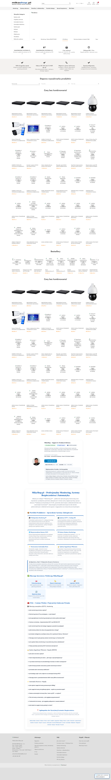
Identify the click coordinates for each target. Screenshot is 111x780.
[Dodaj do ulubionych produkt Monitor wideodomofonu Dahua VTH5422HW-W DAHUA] (38, 121)
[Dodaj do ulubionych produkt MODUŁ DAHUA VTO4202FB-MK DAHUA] (68, 198)
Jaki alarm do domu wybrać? (36, 653)
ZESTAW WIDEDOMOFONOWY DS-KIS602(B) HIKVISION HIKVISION (61, 270)
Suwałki (52, 720)
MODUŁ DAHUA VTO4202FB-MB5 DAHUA (77, 217)
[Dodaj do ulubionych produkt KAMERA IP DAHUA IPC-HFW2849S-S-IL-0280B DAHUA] (53, 121)
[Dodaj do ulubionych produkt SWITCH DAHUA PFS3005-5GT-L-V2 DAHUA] (83, 121)
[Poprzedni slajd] (33, 24)
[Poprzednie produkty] (14, 259)
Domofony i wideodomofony (63, 750)
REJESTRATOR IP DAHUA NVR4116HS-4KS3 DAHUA (46, 114)
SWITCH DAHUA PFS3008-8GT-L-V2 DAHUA (62, 140)
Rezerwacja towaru (83, 745)
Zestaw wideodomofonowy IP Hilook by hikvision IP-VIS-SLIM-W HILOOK (38, 270)
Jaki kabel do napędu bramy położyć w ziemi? (40, 705)
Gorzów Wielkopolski (57, 722)
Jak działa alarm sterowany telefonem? (39, 669)
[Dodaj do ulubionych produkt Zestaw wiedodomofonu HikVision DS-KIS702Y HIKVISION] (75, 257)
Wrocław (58, 724)
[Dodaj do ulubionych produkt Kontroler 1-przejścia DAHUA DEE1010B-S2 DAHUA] (38, 147)
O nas (36, 751)
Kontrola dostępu (60, 757)
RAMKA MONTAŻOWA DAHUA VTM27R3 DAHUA (47, 191)
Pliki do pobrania (60, 759)
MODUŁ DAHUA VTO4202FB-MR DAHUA (18, 217)
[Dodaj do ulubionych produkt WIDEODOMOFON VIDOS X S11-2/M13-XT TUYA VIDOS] (87, 257)
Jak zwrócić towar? (61, 741)
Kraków (32, 722)
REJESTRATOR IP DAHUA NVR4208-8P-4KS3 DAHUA (61, 114)
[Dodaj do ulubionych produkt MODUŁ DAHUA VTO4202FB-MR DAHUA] (24, 198)
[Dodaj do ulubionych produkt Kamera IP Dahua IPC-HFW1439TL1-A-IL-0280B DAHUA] (24, 121)
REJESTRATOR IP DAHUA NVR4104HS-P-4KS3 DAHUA (32, 114)
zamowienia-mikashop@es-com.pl (19, 754)
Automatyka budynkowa (62, 755)
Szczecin (44, 722)
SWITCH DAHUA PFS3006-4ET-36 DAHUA (62, 242)
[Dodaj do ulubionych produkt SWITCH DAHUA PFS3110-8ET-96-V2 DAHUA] (98, 224)
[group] (65, 25)
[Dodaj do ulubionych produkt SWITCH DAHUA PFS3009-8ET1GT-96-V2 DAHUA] (83, 224)
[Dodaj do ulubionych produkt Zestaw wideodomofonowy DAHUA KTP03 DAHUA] (53, 147)
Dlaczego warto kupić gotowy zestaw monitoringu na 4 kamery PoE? (46, 638)
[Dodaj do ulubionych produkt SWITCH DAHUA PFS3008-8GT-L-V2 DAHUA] (68, 121)
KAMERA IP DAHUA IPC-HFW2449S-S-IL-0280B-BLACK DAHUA (18, 165)
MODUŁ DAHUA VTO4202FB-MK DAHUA (62, 217)
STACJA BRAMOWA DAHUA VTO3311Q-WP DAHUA (62, 191)
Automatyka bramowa (61, 752)
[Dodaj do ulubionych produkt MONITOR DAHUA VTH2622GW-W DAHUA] (98, 173)
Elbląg (61, 720)
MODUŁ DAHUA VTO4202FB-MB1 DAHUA (92, 217)
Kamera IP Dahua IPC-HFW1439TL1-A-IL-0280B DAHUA (18, 140)
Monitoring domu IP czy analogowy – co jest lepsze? (42, 614)
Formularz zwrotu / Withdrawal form (65, 743)
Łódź (49, 720)
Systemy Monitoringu (61, 745)
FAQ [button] (58, 737)
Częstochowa (78, 720)
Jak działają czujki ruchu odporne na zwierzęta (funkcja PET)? (45, 673)
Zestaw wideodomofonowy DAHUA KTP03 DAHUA (46, 165)
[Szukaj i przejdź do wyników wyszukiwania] (70, 3)
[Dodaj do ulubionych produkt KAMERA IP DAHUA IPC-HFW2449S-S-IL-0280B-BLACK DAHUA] (24, 147)
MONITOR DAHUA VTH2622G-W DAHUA (77, 191)
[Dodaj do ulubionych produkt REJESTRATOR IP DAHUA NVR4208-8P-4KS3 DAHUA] (68, 96)
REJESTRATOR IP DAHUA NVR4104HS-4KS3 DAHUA (17, 114)
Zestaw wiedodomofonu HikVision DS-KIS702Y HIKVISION (72, 270)
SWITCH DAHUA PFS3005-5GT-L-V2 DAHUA (77, 140)
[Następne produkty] (96, 259)
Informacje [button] (38, 737)
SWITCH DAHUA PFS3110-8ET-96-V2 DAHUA (92, 242)
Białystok (73, 722)
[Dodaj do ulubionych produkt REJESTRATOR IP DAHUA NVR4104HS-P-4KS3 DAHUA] (38, 96)
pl (76, 3)
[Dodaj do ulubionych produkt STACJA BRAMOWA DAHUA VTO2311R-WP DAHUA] (38, 224)
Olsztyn (53, 724)
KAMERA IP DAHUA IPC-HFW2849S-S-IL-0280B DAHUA (47, 140)
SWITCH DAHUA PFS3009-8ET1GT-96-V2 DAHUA (76, 242)
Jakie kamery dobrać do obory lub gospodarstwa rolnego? (44, 630)
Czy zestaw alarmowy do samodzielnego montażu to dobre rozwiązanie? (47, 661)
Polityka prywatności (39, 743)
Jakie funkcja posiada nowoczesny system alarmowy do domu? (45, 665)
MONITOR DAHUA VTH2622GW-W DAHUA (91, 191)
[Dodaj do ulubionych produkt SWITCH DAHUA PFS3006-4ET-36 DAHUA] (68, 224)
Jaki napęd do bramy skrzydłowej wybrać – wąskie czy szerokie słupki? (47, 689)
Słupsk (40, 722)
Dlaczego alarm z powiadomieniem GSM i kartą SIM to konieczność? (46, 677)
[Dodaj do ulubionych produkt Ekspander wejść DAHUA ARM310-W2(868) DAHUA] (68, 147)
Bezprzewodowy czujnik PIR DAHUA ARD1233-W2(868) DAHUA (91, 165)
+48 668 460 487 (16, 756)
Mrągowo (78, 722)
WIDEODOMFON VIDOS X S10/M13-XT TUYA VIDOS (94, 270)
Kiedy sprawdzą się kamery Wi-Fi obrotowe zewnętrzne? (43, 646)
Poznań (62, 724)
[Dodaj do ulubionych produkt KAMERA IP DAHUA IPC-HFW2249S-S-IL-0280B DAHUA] (38, 173)
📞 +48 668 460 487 (51, 461)
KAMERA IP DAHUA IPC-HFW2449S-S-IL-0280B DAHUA (18, 191)
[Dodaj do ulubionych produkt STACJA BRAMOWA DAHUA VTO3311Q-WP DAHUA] (68, 173)
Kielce (64, 720)
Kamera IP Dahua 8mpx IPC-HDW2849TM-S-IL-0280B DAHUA (91, 140)
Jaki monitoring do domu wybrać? (38, 610)
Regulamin (37, 741)
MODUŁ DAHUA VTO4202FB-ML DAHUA (47, 217)
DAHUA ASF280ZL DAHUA (46, 242)
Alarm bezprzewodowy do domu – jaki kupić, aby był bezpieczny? (45, 657)
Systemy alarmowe (61, 748)
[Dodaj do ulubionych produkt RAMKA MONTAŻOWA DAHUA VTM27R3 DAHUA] (53, 173)
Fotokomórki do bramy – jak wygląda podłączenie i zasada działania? (47, 701)
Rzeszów (72, 720)
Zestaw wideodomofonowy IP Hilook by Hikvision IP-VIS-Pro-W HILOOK (49, 270)
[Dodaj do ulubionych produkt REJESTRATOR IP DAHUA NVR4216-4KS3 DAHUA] (83, 96)
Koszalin (36, 722)
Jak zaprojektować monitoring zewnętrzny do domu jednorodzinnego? (47, 618)
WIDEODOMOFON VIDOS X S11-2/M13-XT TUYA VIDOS (83, 270)
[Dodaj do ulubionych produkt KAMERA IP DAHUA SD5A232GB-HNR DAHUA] (98, 96)
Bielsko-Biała (32, 720)
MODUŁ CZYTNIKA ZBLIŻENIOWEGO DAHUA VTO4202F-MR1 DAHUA (32, 217)
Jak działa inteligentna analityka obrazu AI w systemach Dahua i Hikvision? (48, 634)
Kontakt (36, 754)
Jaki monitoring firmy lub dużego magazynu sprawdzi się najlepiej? (46, 626)
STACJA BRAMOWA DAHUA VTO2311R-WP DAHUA (32, 242)
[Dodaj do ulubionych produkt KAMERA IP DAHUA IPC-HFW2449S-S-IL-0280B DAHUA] (24, 173)
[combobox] (26, 84)
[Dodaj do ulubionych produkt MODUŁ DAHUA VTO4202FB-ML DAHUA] (53, 198)
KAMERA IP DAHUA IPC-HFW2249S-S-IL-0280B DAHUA (33, 191)
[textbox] (14, 83)
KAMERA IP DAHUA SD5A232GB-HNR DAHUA (91, 114)
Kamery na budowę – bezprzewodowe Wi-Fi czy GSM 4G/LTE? (44, 622)
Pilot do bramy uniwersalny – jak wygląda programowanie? (44, 697)
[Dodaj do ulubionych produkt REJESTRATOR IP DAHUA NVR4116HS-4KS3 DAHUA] (53, 96)
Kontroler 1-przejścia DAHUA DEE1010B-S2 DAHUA (32, 165)
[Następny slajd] (96, 24)
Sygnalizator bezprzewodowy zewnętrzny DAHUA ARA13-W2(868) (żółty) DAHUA (77, 165)
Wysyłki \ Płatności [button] (84, 737)
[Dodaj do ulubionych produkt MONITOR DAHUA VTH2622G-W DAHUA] (83, 173)
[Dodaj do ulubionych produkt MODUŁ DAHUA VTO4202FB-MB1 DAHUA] (98, 198)
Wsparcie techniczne (39, 749)
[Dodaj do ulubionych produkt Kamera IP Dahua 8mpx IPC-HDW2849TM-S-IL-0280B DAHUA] (98, 121)
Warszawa (49, 722)
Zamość (38, 720)
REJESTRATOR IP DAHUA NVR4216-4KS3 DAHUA (76, 114)
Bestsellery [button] (55, 251)
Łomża (63, 722)
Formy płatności (82, 743)
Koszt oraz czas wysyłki (84, 741)
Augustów (57, 720)
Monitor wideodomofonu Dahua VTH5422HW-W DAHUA (33, 140)
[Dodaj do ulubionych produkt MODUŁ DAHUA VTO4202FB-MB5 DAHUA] (83, 198)
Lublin (68, 720)
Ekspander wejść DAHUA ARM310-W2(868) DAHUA (61, 165)
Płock (45, 720)
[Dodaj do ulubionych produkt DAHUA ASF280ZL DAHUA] (53, 224)
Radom (41, 720)
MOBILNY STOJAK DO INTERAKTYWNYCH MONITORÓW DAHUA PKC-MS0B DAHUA (17, 242)
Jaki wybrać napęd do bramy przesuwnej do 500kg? (42, 685)
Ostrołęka (68, 722)
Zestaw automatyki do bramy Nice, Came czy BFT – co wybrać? (45, 693)
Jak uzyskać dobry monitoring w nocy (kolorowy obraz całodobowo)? (46, 642)
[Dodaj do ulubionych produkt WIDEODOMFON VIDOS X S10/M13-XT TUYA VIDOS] (98, 257)
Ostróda (49, 724)
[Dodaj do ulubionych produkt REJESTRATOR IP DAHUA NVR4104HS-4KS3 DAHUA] (24, 96)
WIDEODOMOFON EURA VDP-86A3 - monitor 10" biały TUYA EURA (27, 270)
